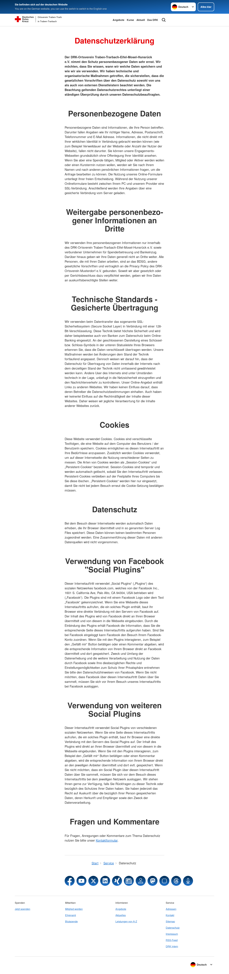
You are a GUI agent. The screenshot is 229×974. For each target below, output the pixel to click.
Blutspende (71, 921)
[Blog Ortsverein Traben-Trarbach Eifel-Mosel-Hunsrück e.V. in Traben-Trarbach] (129, 881)
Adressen (171, 909)
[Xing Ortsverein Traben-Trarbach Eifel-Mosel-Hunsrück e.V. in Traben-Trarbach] (117, 881)
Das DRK (152, 20)
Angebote (118, 20)
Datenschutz (173, 927)
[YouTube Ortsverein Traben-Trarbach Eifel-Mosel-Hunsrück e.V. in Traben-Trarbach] (81, 881)
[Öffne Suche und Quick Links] (163, 19)
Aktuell (140, 20)
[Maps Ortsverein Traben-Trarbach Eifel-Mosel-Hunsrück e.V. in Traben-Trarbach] (141, 881)
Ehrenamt (70, 915)
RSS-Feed (172, 940)
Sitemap (170, 921)
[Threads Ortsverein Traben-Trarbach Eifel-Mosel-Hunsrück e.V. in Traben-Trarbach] (176, 881)
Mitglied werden (74, 909)
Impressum (172, 934)
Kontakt (170, 915)
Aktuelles (120, 915)
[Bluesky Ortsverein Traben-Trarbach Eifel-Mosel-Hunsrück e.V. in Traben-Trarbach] (164, 881)
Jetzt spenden (22, 909)
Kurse (130, 20)
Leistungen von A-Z (126, 921)
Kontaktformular (107, 840)
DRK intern (172, 946)
